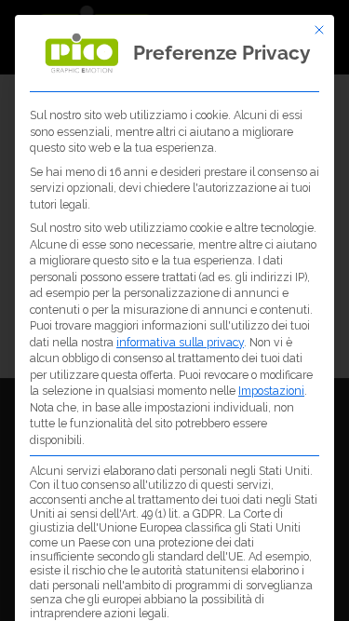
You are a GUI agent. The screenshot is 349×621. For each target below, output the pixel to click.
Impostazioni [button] (271, 391)
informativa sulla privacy (180, 342)
